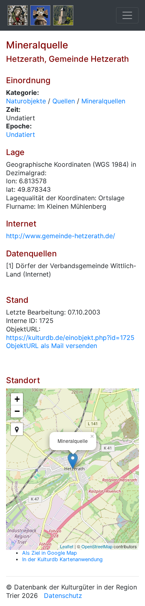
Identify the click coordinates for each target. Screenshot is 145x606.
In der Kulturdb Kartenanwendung (62, 559)
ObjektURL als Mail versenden (51, 346)
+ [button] (17, 399)
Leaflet (66, 546)
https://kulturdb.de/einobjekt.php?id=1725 (70, 337)
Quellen (63, 101)
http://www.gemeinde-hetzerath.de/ (60, 236)
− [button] (17, 411)
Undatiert (20, 134)
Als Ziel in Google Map (49, 553)
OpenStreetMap (96, 546)
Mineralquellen (103, 101)
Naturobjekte (26, 101)
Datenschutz (63, 595)
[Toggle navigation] (127, 15)
